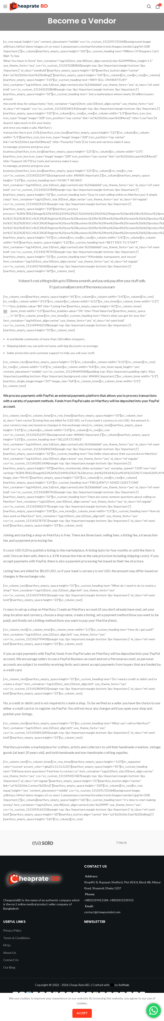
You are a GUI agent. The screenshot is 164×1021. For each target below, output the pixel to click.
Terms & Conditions (16, 938)
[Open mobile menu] (5, 6)
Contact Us (11, 960)
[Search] (149, 6)
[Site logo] (29, 6)
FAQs (7, 945)
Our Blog (9, 967)
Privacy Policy (12, 930)
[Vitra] (42, 842)
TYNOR (121, 843)
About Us (9, 952)
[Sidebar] (5, 311)
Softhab (124, 985)
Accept (82, 1013)
